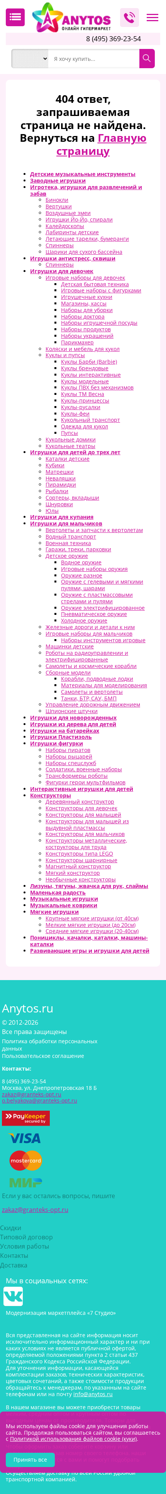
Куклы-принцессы (85, 400)
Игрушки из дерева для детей (73, 724)
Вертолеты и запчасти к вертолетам (94, 530)
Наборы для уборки (87, 310)
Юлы (52, 510)
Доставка (13, 1265)
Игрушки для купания (61, 516)
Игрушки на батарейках (64, 730)
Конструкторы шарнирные (81, 860)
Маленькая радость (58, 892)
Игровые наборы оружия (94, 568)
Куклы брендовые (84, 368)
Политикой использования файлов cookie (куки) (73, 1438)
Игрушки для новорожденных (73, 717)
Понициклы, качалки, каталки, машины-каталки (89, 941)
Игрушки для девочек (61, 271)
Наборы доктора (83, 316)
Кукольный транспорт (90, 419)
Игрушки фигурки (56, 743)
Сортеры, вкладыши (72, 497)
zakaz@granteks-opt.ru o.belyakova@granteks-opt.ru (39, 1098)
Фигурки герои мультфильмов (85, 782)
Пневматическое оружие (94, 614)
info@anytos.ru (93, 1394)
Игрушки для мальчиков (66, 523)
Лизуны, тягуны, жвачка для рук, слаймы (89, 886)
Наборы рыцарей (69, 756)
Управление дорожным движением (93, 704)
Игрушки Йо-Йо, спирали (79, 219)
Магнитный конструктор (78, 866)
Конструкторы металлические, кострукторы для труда (86, 844)
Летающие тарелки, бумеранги (87, 238)
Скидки (10, 1228)
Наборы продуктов (86, 329)
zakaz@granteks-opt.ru (35, 1209)
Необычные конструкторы (81, 879)
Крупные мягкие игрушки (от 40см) (92, 918)
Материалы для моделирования (104, 685)
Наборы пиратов (68, 750)
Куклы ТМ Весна (82, 394)
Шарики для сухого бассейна (84, 251)
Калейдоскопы (65, 226)
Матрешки (60, 471)
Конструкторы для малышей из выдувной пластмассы (87, 824)
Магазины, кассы (84, 303)
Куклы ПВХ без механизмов (97, 387)
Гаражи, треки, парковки (78, 549)
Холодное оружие (84, 620)
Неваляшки (61, 478)
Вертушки (59, 206)
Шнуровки (59, 504)
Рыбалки (57, 491)
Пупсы (69, 432)
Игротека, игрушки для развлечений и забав (86, 190)
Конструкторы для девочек (81, 808)
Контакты (14, 1255)
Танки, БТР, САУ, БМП (89, 698)
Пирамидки (61, 484)
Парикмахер (77, 342)
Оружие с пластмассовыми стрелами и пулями (97, 598)
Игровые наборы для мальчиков (89, 633)
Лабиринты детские (72, 232)
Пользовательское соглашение (43, 1055)
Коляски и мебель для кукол (83, 349)
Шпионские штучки (72, 711)
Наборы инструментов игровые (103, 640)
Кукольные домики (71, 439)
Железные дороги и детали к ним (90, 627)
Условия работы (24, 1246)
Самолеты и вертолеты (92, 691)
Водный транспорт (71, 536)
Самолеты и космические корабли (91, 666)
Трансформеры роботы (77, 775)
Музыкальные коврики (63, 905)
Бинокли (57, 199)
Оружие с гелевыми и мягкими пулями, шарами (102, 585)
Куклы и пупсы (65, 355)
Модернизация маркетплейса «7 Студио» (61, 1312)
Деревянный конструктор (80, 801)
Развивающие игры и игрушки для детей (89, 950)
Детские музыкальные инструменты (83, 174)
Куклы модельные (85, 381)
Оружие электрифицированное (103, 607)
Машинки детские (70, 646)
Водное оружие (81, 562)
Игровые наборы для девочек (85, 277)
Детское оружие (67, 555)
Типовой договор (26, 1237)
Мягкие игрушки (54, 911)
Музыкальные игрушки (64, 898)
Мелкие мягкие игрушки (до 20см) (91, 924)
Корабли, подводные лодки (97, 678)
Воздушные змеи (68, 213)
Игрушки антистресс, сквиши (72, 258)
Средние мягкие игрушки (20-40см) (92, 931)
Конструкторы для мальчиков (85, 834)
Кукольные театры (70, 446)
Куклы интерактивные (91, 374)
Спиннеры (60, 245)
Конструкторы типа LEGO (79, 853)
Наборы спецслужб (71, 763)
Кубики (55, 465)
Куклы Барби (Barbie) (89, 361)
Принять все (30, 1459)
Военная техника (68, 543)
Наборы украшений (87, 335)
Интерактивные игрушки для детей (81, 788)
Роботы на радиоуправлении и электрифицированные (87, 656)
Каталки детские (68, 458)
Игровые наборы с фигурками (101, 290)
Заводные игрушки (58, 180)
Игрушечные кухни (86, 296)
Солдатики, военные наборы (84, 769)
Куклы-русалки (80, 407)
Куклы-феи (75, 413)
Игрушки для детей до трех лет (75, 452)
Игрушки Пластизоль (61, 736)
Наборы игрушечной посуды (99, 322)
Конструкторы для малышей (83, 814)
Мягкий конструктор (73, 872)
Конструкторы (50, 795)
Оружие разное (81, 575)
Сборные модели (68, 672)
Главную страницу (101, 144)
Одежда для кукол (84, 426)
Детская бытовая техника (95, 284)
